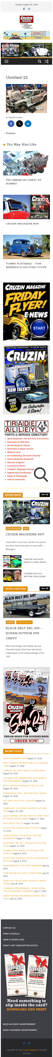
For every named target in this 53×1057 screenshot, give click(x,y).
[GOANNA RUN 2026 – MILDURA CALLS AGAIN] (12, 575)
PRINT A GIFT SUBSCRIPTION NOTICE (20, 945)
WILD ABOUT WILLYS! (13, 823)
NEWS (26, 528)
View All (44, 495)
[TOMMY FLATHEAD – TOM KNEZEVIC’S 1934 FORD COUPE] (26, 236)
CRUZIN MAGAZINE (13, 528)
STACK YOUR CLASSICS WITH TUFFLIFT (21, 828)
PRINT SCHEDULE (11, 933)
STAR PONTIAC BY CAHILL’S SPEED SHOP (22, 873)
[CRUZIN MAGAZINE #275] (26, 196)
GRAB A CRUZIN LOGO (13, 939)
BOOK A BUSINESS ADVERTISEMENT (20, 1030)
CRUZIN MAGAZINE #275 (22, 223)
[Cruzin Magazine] (26, 44)
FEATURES (10, 622)
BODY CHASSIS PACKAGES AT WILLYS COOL (24, 785)
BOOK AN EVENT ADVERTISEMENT (19, 1024)
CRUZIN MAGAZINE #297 (25, 534)
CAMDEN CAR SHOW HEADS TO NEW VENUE (35, 560)
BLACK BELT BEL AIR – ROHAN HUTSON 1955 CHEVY (24, 633)
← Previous (9, 133)
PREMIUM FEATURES (24, 622)
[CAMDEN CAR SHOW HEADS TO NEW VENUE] (12, 561)
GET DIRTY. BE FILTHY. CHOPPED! (19, 800)
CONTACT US (9, 927)
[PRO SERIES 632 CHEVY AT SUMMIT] (26, 153)
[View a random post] (46, 61)
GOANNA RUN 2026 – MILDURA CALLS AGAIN (34, 575)
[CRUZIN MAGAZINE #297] (26, 512)
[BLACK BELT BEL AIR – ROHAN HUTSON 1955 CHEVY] (26, 606)
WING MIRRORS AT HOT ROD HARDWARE (22, 865)
